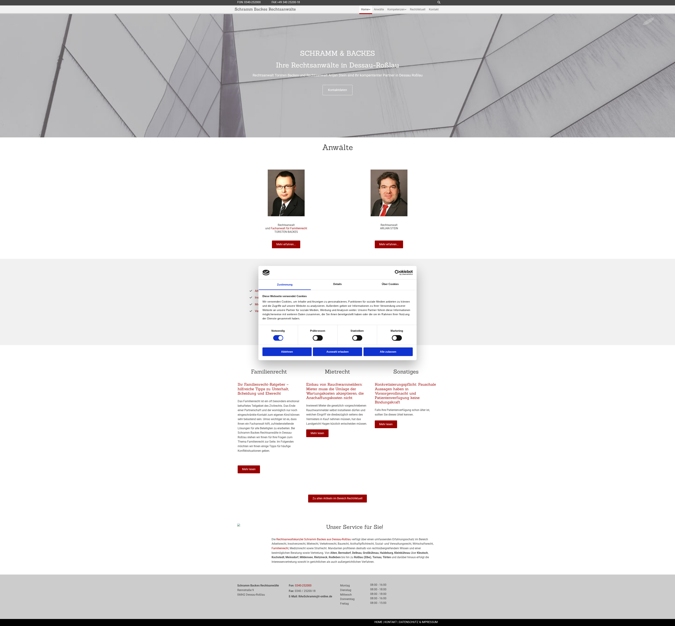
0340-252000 (252, 2)
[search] (439, 2)
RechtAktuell (417, 9)
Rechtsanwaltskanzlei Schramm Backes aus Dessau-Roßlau (313, 539)
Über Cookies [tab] (390, 284)
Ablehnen (287, 351)
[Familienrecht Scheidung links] (405, 9)
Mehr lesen (249, 469)
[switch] (318, 338)
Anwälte (379, 9)
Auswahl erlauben (337, 351)
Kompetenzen (395, 9)
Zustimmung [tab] (285, 284)
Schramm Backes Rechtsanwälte (265, 9)
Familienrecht (280, 548)
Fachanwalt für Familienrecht (289, 228)
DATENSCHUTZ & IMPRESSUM (418, 622)
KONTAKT (390, 622)
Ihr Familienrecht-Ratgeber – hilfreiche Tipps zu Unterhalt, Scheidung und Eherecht (263, 388)
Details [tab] (337, 284)
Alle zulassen (388, 351)
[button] (337, 90)
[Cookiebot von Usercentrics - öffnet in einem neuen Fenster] (397, 272)
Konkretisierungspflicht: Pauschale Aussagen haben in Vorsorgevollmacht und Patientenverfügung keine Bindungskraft (405, 393)
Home (364, 9)
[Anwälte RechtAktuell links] (369, 9)
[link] (365, 9)
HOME (378, 622)
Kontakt (434, 9)
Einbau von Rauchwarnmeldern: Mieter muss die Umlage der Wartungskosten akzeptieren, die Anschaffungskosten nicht (335, 391)
